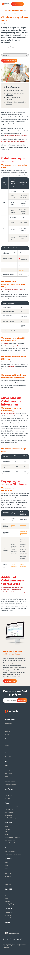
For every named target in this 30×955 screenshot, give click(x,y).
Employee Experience (10, 781)
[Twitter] (7, 939)
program (11, 366)
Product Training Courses (11, 843)
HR (5, 743)
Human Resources (9, 771)
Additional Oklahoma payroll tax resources (16, 103)
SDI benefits (5, 343)
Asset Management (10, 851)
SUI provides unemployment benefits (12, 289)
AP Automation (9, 812)
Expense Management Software (13, 807)
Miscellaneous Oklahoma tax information (15, 94)
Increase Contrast (14, 933)
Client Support (8, 912)
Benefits (7, 779)
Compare (7, 798)
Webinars (7, 832)
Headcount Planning (10, 818)
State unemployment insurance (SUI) (14, 141)
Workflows (7, 901)
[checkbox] (6, 933)
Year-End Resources (10, 840)
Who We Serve (9, 719)
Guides (6, 826)
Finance (7, 745)
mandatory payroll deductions (15, 346)
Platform (8, 739)
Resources (8, 822)
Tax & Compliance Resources (12, 837)
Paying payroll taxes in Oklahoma (13, 98)
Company (8, 859)
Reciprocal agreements (8, 413)
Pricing (7, 922)
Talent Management (10, 784)
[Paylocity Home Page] (6, 4)
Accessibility (6, 947)
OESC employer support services (13, 587)
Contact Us (8, 908)
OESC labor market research (12, 589)
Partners (7, 734)
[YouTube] (17, 939)
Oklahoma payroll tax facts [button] (14, 10)
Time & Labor (8, 773)
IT (5, 748)
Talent (6, 776)
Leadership (8, 884)
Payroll (6, 765)
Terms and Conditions (16, 945)
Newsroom (7, 871)
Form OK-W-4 (22, 270)
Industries (7, 731)
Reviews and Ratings (10, 793)
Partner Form (8, 915)
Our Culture (8, 873)
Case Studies (8, 795)
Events (6, 834)
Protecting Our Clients (10, 879)
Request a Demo (9, 918)
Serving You (8, 876)
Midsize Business (9, 726)
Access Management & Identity (13, 854)
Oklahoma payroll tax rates (14, 90)
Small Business (8, 723)
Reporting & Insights (10, 904)
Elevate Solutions (9, 757)
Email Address (11, 700)
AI (5, 895)
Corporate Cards (9, 809)
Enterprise (7, 729)
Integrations (8, 893)
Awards (7, 881)
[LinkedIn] (3, 939)
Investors (7, 868)
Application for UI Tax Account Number (23, 532)
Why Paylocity (9, 789)
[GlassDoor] (14, 939)
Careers (7, 865)
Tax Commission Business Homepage (14, 592)
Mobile (6, 898)
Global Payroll (8, 768)
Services (8, 753)
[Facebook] (11, 939)
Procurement (8, 815)
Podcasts (7, 829)
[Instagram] (21, 939)
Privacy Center (7, 945)
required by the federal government (16, 135)
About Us (7, 862)
